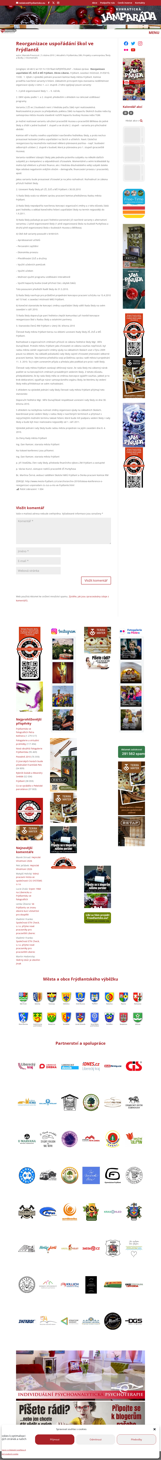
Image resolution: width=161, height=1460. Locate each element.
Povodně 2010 (23, 756)
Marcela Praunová (30, 55)
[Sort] (131, 113)
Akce (94, 3)
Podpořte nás (107, 3)
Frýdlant (20, 781)
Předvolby (136, 1439)
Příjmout (54, 1439)
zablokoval (133, 752)
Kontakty (140, 3)
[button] (154, 1429)
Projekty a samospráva (94, 55)
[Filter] (125, 113)
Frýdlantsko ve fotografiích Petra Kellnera (25, 732)
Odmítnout (96, 1439)
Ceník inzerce (125, 3)
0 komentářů (32, 57)
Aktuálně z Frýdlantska (67, 55)
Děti (80, 55)
